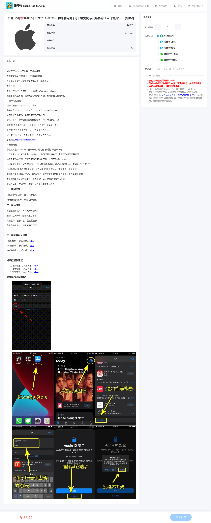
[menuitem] (118, 5)
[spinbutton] (168, 27)
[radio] (179, 36)
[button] (158, 27)
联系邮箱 (149, 69)
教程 (32, 241)
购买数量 (149, 27)
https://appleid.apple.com (25, 140)
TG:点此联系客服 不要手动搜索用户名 (177, 95)
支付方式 (149, 36)
